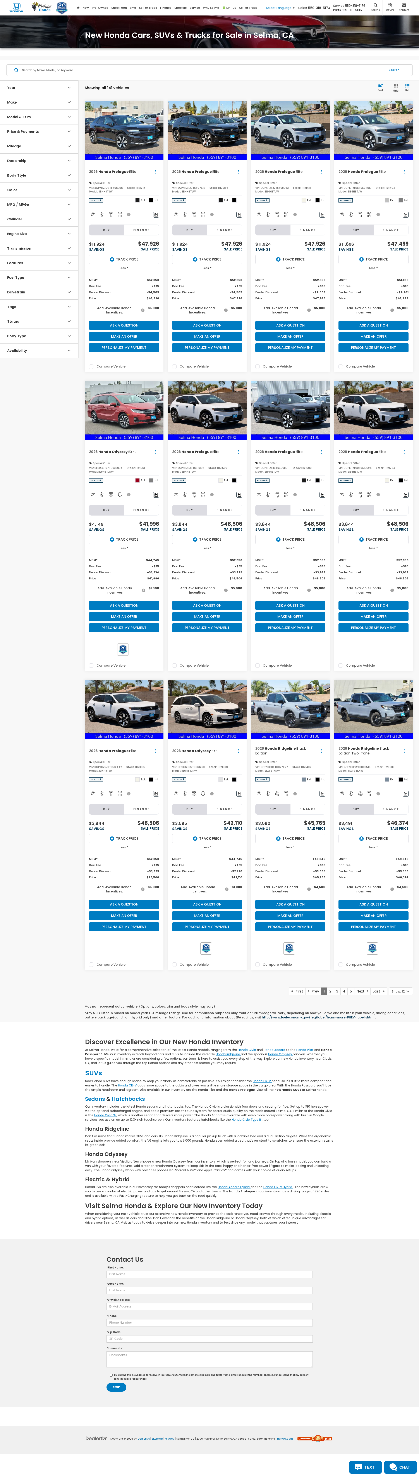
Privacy (169, 1438)
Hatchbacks (128, 1099)
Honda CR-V (127, 1085)
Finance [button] (165, 8)
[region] (124, 296)
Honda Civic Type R (247, 1119)
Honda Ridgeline (228, 1054)
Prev (314, 991)
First (298, 991)
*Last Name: (115, 1283)
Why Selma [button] (211, 8)
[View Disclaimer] (129, 214)
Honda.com (285, 1438)
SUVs (93, 1073)
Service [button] (195, 8)
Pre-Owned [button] (100, 8)
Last (378, 991)
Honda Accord (275, 1050)
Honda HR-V (262, 1081)
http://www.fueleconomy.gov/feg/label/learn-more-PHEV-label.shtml (318, 1017)
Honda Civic (247, 1050)
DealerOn (144, 1438)
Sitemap (157, 1438)
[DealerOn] (97, 1438)
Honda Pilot (305, 1050)
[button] (159, 130)
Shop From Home (123, 8)
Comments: (114, 1348)
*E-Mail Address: (118, 1300)
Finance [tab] (141, 230)
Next (362, 991)
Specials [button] (180, 8)
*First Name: (115, 1267)
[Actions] (155, 172)
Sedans (95, 1099)
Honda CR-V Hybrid (278, 1187)
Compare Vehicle (110, 366)
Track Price (127, 259)
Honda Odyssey (280, 1054)
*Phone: (111, 1316)
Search (393, 70)
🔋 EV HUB (229, 8)
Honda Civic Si (105, 1115)
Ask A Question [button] (124, 325)
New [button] (85, 8)
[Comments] (156, 215)
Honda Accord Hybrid (234, 1187)
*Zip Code (113, 1332)
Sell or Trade (148, 8)
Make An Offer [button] (124, 336)
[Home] (78, 7)
